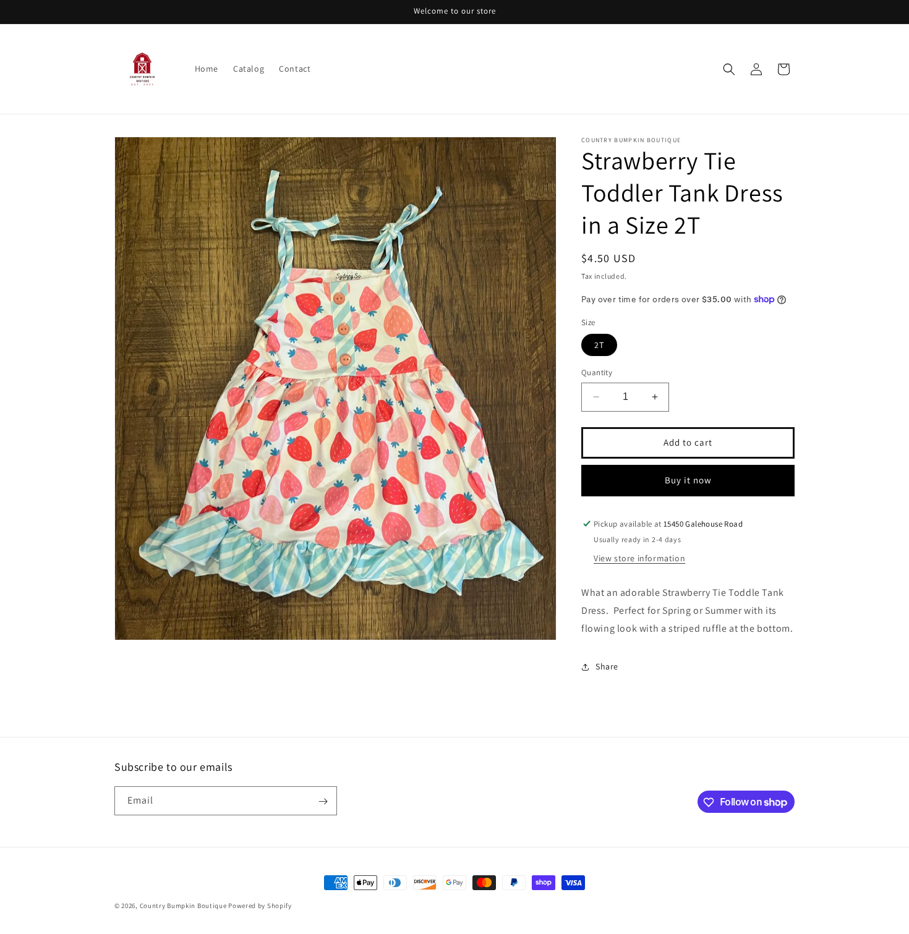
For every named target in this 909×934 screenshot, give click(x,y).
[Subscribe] (322, 801)
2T (599, 344)
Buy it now (688, 480)
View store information (639, 558)
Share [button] (606, 666)
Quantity (596, 372)
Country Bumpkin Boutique (183, 905)
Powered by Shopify (260, 905)
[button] (729, 69)
